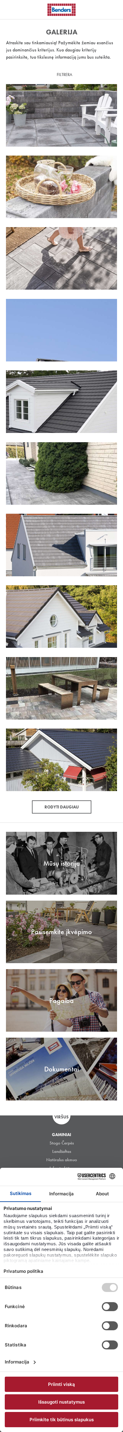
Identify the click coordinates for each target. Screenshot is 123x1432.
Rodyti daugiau (61, 807)
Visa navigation (11, 9)
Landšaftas (61, 1151)
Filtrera (64, 74)
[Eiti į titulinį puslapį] (61, 9)
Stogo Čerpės (62, 1143)
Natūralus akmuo (61, 1160)
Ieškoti (114, 9)
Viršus (61, 1117)
